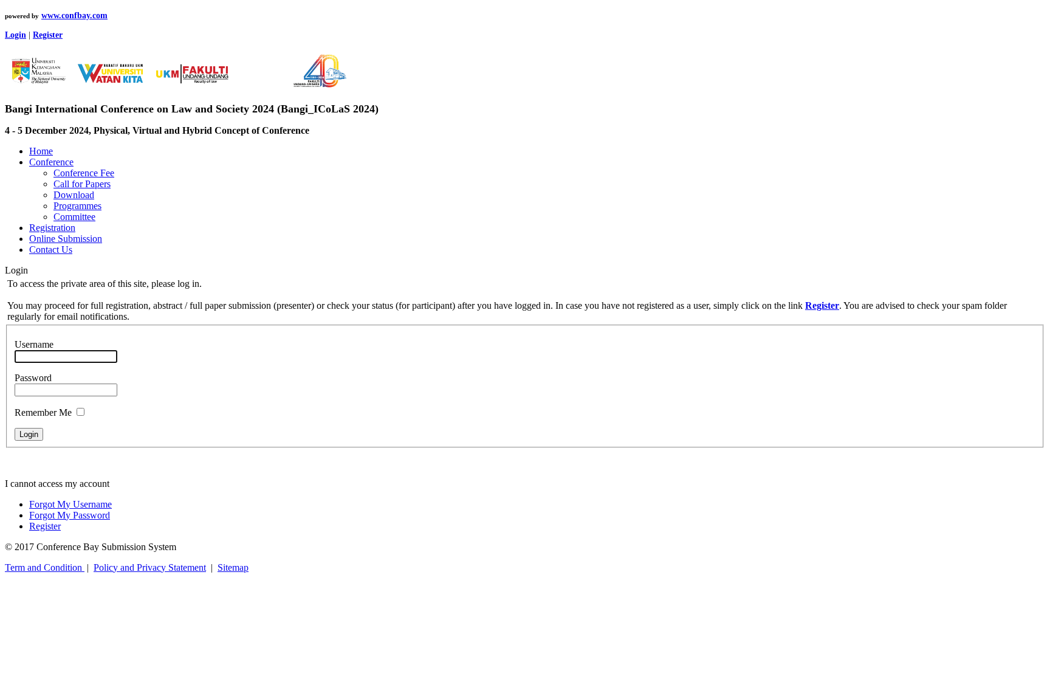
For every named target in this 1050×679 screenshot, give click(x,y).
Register (45, 526)
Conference (51, 162)
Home (41, 151)
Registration (52, 227)
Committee (74, 217)
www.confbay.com (74, 15)
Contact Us (50, 249)
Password (33, 378)
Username (34, 344)
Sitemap (233, 567)
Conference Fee (83, 173)
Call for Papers (82, 184)
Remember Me (43, 412)
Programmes (77, 206)
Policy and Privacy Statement (150, 567)
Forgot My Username (70, 504)
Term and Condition (44, 567)
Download (73, 195)
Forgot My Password (69, 515)
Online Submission (65, 238)
